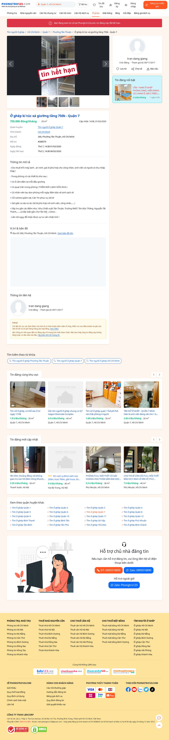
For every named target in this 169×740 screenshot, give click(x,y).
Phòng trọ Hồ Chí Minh (18, 625)
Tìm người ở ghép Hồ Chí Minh (104, 360)
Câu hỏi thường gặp (56, 688)
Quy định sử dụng (15, 696)
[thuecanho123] (98, 671)
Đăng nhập (133, 5)
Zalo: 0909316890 (140, 570)
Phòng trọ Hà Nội (15, 629)
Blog (117, 13)
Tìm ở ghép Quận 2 (58, 507)
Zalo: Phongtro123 (125, 585)
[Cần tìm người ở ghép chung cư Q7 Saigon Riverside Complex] (65, 394)
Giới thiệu (11, 688)
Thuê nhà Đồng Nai (48, 642)
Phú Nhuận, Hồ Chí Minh (97, 487)
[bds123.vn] (45, 671)
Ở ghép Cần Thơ (142, 642)
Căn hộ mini (65, 13)
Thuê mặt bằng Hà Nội (113, 629)
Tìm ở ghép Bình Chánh (135, 524)
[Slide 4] (74, 102)
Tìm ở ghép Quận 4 (133, 507)
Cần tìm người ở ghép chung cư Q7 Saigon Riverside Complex (65, 412)
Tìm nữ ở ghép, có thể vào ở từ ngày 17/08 (25, 412)
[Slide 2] (52, 102)
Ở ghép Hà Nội (141, 629)
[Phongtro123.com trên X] (146, 691)
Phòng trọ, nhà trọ (19, 620)
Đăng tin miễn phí (157, 5)
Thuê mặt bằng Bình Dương (115, 642)
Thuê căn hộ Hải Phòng (81, 642)
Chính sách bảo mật (16, 700)
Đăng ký (117, 5)
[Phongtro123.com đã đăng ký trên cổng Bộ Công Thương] (17, 729)
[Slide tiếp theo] (104, 63)
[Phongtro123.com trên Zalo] (140, 691)
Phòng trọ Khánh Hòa (17, 654)
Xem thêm (54, 329)
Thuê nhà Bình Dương (49, 633)
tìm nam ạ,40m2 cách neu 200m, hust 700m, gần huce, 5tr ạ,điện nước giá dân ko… (63, 477)
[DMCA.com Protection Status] (39, 729)
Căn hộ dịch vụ (81, 13)
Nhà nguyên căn (28, 13)
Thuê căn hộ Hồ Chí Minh (82, 625)
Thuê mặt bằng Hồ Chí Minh (115, 625)
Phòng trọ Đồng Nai (16, 646)
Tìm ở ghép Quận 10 (59, 516)
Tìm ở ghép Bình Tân (59, 520)
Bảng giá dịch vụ (142, 13)
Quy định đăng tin (55, 700)
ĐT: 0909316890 (110, 570)
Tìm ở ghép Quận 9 (21, 516)
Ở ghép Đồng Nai (142, 646)
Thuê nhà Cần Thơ (47, 646)
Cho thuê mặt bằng (113, 620)
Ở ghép (95, 13)
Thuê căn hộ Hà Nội (79, 629)
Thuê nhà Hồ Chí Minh (49, 625)
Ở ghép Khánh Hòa (143, 654)
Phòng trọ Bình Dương (18, 642)
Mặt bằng (107, 13)
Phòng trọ (12, 13)
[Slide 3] (63, 102)
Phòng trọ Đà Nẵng (16, 633)
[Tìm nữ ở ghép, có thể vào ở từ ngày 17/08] (27, 394)
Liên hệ (10, 704)
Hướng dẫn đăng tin (56, 692)
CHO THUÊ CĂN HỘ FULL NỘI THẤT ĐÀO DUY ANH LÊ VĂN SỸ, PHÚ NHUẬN (141, 477)
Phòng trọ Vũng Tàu (16, 650)
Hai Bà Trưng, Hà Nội (58, 487)
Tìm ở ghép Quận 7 (95, 511)
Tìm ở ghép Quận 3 (95, 507)
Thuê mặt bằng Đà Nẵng (114, 633)
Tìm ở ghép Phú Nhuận (135, 520)
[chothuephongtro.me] (124, 671)
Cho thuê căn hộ (80, 620)
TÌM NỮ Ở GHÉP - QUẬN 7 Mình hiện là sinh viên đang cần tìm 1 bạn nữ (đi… (141, 412)
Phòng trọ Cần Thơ (16, 638)
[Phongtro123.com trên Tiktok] (152, 691)
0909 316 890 (25, 722)
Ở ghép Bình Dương (143, 638)
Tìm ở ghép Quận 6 (58, 511)
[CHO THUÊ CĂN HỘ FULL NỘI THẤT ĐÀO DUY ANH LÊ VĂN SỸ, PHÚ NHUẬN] (141, 459)
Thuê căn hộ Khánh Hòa (81, 646)
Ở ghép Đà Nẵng (142, 633)
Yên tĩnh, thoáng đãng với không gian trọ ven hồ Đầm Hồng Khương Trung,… (27, 477)
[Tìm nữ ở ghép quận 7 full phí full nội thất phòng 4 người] (103, 394)
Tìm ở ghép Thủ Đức (96, 524)
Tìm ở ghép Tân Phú (59, 524)
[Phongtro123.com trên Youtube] (134, 691)
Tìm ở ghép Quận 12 (133, 516)
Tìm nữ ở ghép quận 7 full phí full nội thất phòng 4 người (102, 412)
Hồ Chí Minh (44, 131)
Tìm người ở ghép (144, 620)
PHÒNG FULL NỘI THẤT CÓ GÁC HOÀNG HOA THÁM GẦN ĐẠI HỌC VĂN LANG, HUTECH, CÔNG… (102, 477)
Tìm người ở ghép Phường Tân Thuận (30, 360)
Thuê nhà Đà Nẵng (48, 638)
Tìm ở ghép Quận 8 (133, 511)
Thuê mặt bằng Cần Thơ (113, 638)
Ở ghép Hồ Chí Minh (143, 625)
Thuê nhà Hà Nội (47, 629)
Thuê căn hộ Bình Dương (82, 633)
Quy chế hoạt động (16, 692)
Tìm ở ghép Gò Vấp (95, 520)
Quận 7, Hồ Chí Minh (20, 422)
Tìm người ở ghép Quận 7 (50, 127)
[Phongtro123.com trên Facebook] (128, 691)
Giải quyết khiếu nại (56, 704)
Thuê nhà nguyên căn (52, 620)
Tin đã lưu (101, 5)
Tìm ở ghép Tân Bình (22, 524)
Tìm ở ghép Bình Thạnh (23, 520)
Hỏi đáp (127, 13)
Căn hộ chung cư (48, 13)
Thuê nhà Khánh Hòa (49, 650)
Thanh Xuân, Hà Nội (19, 487)
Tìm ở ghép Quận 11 (96, 516)
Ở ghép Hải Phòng (142, 650)
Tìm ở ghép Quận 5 (21, 511)
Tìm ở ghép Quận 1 (21, 507)
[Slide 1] (41, 102)
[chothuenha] (71, 671)
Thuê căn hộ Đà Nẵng (80, 638)
